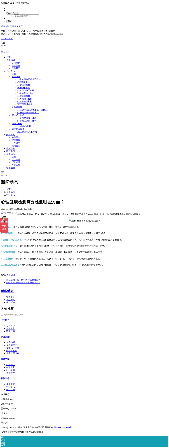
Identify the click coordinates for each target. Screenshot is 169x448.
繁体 (9, 21)
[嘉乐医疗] (84, 26)
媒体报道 (10, 297)
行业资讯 (10, 195)
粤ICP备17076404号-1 (64, 427)
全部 (14, 74)
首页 (8, 57)
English (4, 175)
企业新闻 (10, 302)
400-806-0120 (7, 38)
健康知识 (10, 275)
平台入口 (5, 52)
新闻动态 (10, 192)
